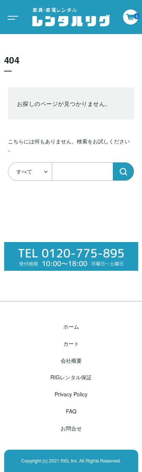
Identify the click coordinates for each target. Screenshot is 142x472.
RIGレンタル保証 (71, 377)
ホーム (71, 326)
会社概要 (71, 360)
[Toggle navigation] (11, 17)
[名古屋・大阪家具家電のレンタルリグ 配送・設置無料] (71, 17)
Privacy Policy (71, 394)
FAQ (71, 411)
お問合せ (71, 428)
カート (71, 343)
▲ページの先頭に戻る (71, 462)
